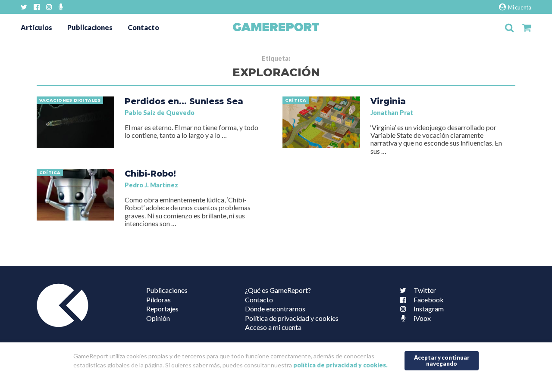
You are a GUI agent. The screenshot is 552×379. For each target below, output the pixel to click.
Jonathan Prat (391, 112)
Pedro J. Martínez (151, 185)
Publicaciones (90, 27)
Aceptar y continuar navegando (442, 360)
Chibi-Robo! (150, 173)
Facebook (429, 299)
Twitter (425, 290)
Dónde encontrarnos (275, 308)
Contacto (143, 27)
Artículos (36, 27)
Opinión (158, 318)
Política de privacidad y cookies (292, 318)
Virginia (388, 101)
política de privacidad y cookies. (340, 365)
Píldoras (158, 299)
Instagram (429, 308)
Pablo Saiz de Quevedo (159, 112)
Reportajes (162, 308)
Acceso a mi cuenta (273, 327)
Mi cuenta (519, 7)
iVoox (422, 318)
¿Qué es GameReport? (278, 290)
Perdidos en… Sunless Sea (184, 101)
